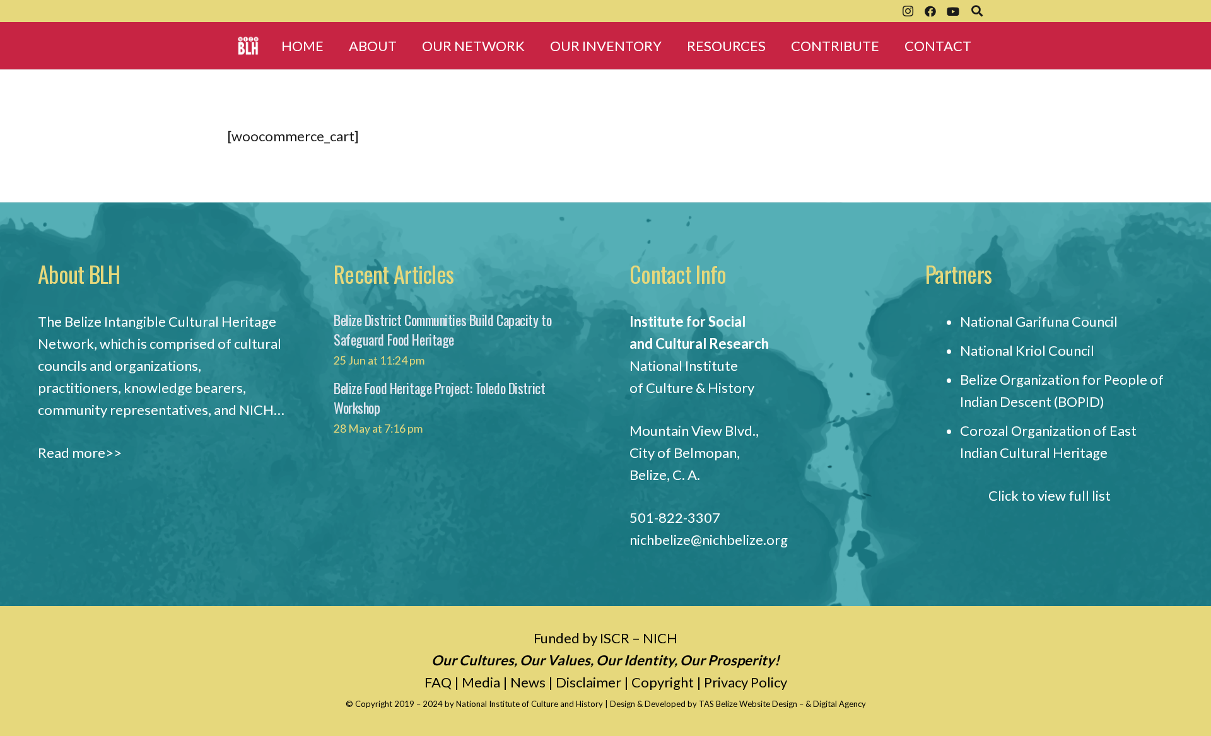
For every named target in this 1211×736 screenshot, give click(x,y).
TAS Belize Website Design (748, 704)
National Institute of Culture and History (530, 704)
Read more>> (80, 452)
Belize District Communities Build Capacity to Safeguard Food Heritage (442, 329)
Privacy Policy (745, 682)
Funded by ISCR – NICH (605, 637)
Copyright (662, 682)
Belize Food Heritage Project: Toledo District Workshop (439, 398)
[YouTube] (953, 11)
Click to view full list (1049, 495)
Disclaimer (588, 682)
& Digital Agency (835, 704)
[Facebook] (930, 11)
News (528, 682)
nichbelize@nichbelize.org (708, 539)
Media (481, 682)
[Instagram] (907, 11)
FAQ (438, 682)
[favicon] (248, 46)
